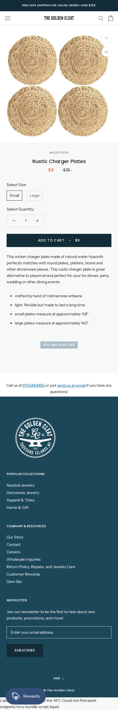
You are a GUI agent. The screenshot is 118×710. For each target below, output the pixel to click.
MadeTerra (59, 152)
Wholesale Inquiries (24, 559)
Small (14, 195)
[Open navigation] (7, 18)
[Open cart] (110, 18)
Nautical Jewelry (20, 485)
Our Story (15, 537)
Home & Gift (18, 507)
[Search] (101, 18)
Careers (13, 551)
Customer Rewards (23, 574)
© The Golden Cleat (59, 690)
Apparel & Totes (21, 500)
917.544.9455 (34, 385)
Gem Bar (14, 581)
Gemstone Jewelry (23, 492)
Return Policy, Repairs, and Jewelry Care (41, 566)
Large (35, 195)
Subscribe (25, 650)
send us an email (71, 385)
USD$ (56, 678)
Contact (13, 544)
